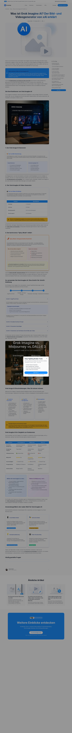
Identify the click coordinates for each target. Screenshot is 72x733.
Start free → (36, 372)
